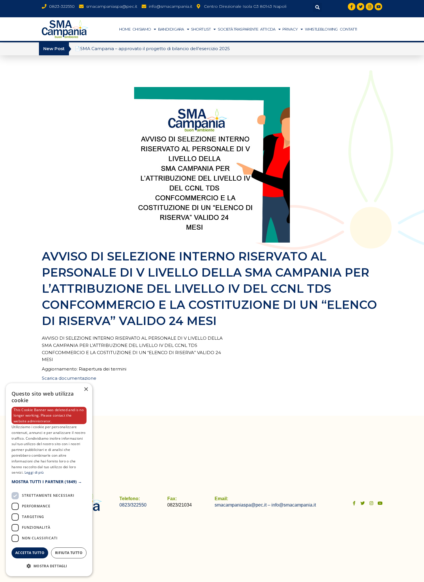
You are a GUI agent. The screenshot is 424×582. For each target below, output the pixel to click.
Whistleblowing (321, 29)
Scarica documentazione (69, 378)
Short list (201, 29)
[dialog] (49, 479)
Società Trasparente (238, 29)
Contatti (348, 29)
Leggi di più (34, 472)
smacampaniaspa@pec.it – (243, 504)
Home (124, 29)
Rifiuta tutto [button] (68, 552)
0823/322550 (133, 504)
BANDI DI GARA (171, 29)
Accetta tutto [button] (29, 552)
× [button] (86, 389)
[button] (317, 7)
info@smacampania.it (293, 504)
